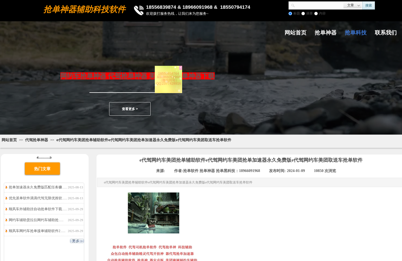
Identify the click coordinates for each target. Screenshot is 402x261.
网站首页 (296, 32)
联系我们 (386, 32)
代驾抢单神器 (36, 140)
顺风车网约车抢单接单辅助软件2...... (37, 231)
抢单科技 (356, 32)
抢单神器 (326, 32)
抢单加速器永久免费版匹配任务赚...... (38, 187)
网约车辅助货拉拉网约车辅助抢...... (36, 220)
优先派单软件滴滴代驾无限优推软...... (38, 198)
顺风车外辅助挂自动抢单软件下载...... (38, 209)
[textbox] (319, 4)
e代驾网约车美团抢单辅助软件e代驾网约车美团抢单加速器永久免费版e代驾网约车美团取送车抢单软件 (143, 140)
